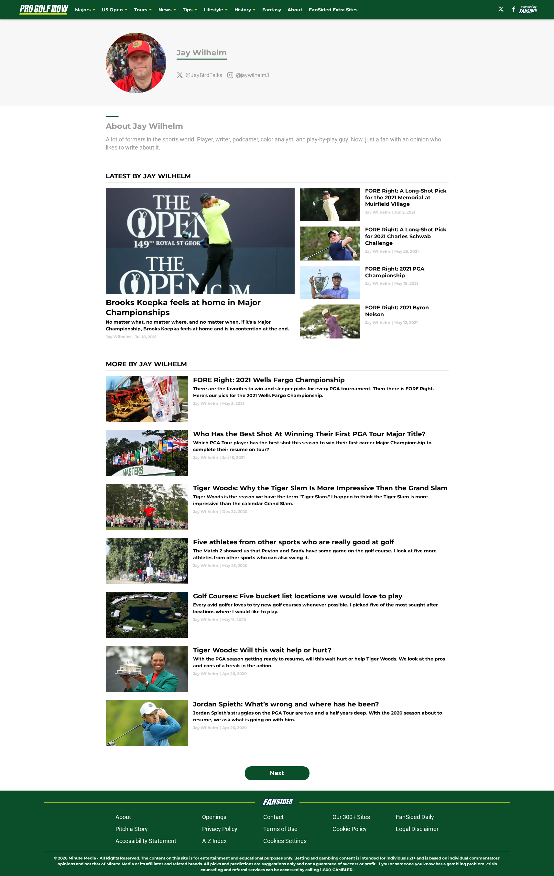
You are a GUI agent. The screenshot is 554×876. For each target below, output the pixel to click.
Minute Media (82, 858)
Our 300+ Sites (351, 817)
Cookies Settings (285, 840)
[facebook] (513, 9)
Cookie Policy (349, 829)
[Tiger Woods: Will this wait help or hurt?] (277, 669)
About (295, 10)
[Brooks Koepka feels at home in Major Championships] (200, 264)
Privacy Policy (219, 829)
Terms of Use (280, 829)
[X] (501, 9)
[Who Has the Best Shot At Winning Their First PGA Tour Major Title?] (277, 453)
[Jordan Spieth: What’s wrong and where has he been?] (277, 723)
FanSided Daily (415, 817)
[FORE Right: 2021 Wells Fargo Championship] (277, 399)
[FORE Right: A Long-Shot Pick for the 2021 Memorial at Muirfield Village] (374, 205)
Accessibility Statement (145, 840)
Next (277, 773)
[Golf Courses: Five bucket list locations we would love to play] (277, 615)
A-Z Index (214, 840)
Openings (214, 817)
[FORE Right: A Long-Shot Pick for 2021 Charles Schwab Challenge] (374, 244)
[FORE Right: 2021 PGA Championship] (374, 283)
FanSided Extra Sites (333, 10)
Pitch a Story (131, 829)
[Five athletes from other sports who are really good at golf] (277, 561)
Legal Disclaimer (417, 829)
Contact (273, 817)
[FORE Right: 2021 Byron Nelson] (374, 321)
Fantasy (271, 10)
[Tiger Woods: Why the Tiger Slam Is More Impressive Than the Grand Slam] (277, 507)
